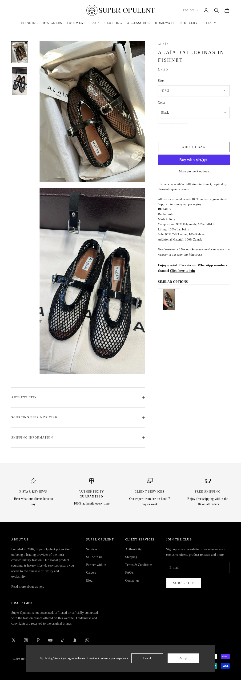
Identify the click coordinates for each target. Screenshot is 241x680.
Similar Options (173, 282)
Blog (89, 580)
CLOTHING (113, 23)
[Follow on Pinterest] (38, 640)
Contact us (132, 580)
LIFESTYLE (211, 23)
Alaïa (163, 44)
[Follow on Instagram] (26, 640)
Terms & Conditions (138, 565)
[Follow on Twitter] (13, 640)
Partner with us (96, 565)
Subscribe (184, 583)
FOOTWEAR (76, 23)
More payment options (194, 171)
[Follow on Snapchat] (74, 640)
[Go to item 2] (19, 81)
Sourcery (197, 249)
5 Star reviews (33, 491)
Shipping (131, 557)
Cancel (147, 658)
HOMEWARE (165, 23)
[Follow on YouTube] (50, 640)
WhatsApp (195, 254)
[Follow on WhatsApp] (87, 640)
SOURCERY (189, 23)
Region (188, 10)
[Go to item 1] (19, 52)
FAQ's (129, 572)
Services (91, 549)
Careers (91, 572)
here (41, 586)
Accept (183, 658)
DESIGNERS (52, 23)
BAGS (95, 23)
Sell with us (94, 557)
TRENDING (29, 23)
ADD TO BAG (193, 147)
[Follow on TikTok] (62, 640)
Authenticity (133, 549)
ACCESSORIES (138, 23)
